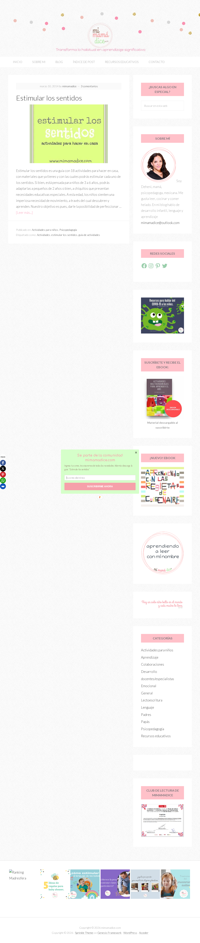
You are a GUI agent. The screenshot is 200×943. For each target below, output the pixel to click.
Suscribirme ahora (100, 486)
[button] (100, 457)
